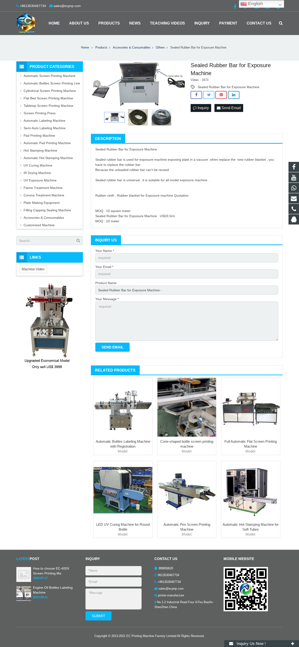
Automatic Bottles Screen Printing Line (52, 83)
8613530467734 (168, 575)
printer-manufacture (171, 595)
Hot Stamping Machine (40, 150)
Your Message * (107, 299)
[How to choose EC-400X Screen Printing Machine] (23, 581)
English (255, 3)
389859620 (165, 568)
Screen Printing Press (40, 113)
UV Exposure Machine (40, 180)
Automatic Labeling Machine (44, 120)
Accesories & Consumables (44, 217)
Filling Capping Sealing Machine (47, 210)
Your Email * (104, 267)
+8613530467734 (33, 6)
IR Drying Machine (37, 173)
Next (178, 84)
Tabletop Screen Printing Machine (48, 106)
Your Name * (104, 251)
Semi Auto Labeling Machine (45, 128)
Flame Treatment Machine (43, 188)
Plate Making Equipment (42, 203)
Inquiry (203, 108)
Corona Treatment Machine (44, 195)
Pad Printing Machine (39, 135)
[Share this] (196, 95)
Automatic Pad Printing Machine (47, 143)
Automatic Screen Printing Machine (49, 76)
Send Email (231, 108)
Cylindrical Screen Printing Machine (50, 91)
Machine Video (33, 269)
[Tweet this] (208, 95)
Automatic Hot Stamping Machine (48, 158)
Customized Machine (39, 225)
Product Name (106, 283)
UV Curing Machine (38, 165)
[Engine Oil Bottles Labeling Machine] (23, 600)
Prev (97, 84)
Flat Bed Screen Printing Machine (48, 98)
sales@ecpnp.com (67, 6)
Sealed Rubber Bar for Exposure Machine (228, 87)
